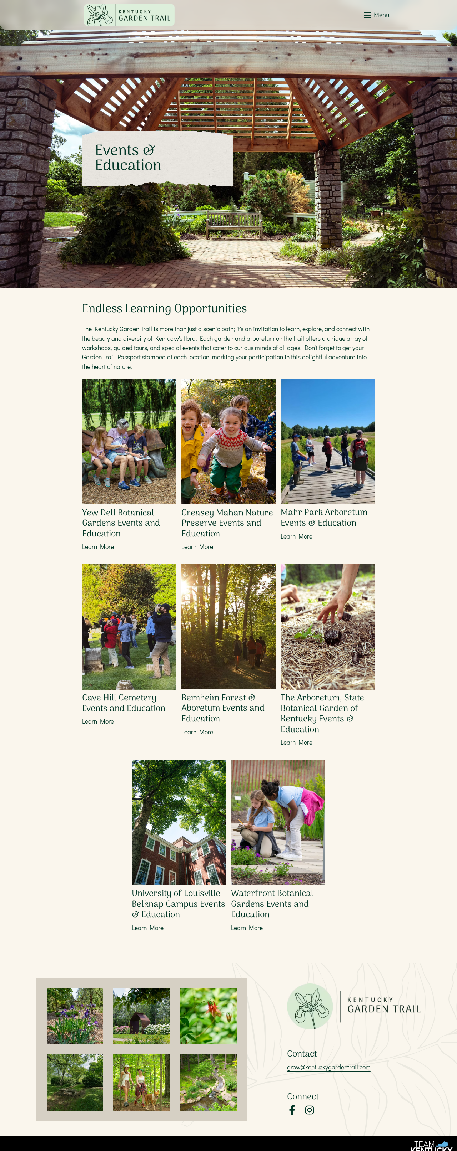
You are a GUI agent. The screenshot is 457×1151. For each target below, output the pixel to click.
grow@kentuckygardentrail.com (329, 1067)
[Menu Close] (367, 15)
